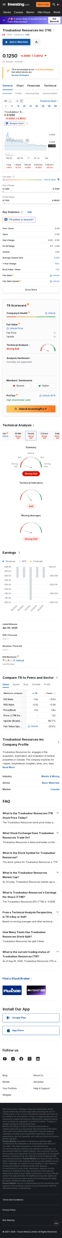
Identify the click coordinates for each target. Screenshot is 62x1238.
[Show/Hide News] (21, 101)
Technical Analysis (17, 425)
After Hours (44, 12)
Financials (33, 85)
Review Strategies (20, 75)
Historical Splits (50, 93)
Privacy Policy (9, 1210)
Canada (18, 12)
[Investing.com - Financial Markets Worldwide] (18, 4)
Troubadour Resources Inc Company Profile (23, 742)
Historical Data (32, 93)
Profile (18, 93)
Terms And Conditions (13, 1200)
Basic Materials (50, 782)
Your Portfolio (10, 1088)
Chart (20, 85)
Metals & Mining (50, 776)
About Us (38, 1075)
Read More (9, 767)
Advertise (39, 1081)
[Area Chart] (10, 101)
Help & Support (42, 1088)
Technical (50, 85)
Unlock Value (50, 179)
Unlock (34, 726)
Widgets (7, 1094)
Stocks (7, 12)
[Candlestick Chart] (5, 101)
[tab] (18, 435)
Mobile (6, 1081)
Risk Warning (8, 1220)
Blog (5, 1075)
